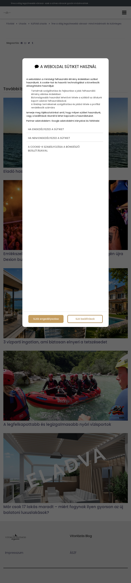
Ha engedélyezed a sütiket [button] (46, 129)
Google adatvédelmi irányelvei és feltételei (75, 120)
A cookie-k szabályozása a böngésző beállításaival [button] (54, 148)
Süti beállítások (85, 319)
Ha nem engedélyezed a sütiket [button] (49, 138)
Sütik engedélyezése (46, 319)
